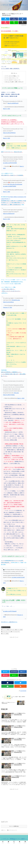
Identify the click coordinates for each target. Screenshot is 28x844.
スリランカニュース (6, 627)
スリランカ (5, 629)
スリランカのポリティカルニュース (12, 79)
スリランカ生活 (19, 629)
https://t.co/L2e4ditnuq (8, 302)
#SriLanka (12, 184)
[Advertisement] (14, 652)
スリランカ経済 (5, 633)
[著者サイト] (7, 682)
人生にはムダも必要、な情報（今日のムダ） (14, 81)
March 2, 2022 (6, 108)
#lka (8, 184)
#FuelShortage (18, 184)
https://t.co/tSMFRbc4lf (13, 103)
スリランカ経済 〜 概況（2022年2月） (10, 68)
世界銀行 (7, 455)
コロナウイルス (11, 629)
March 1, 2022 (6, 191)
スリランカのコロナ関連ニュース (12, 76)
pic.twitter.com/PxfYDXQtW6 (10, 162)
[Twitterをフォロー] (20, 682)
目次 (12, 73)
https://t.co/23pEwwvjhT (9, 213)
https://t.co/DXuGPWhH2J (9, 132)
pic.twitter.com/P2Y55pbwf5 (9, 611)
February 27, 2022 (7, 307)
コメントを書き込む (14, 826)
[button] (25, 401)
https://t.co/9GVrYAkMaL (9, 394)
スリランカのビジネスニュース (11, 77)
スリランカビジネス (15, 631)
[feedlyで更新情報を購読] (7, 686)
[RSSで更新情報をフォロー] (20, 686)
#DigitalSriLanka (16, 300)
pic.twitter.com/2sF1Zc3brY (18, 577)
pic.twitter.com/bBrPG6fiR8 (9, 186)
